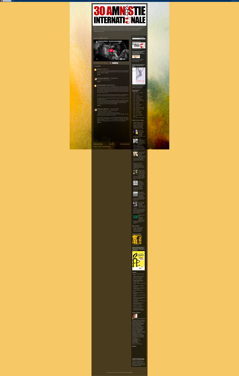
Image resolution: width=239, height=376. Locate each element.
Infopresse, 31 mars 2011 (137, 163)
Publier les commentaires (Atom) (104, 146)
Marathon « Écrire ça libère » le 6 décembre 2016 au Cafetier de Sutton (141, 172)
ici (135, 362)
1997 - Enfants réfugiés (137, 104)
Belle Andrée (140, 130)
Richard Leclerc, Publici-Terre (103, 78)
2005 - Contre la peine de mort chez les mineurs (138, 109)
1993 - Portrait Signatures (137, 99)
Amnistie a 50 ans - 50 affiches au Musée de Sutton (139, 288)
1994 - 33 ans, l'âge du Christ (138, 100)
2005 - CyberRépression (137, 111)
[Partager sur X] (115, 63)
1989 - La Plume (136, 95)
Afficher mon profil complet (137, 343)
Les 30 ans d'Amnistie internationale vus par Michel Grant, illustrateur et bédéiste (138, 309)
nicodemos (123, 372)
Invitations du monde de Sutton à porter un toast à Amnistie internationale (139, 298)
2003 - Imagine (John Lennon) (138, 107)
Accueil (111, 144)
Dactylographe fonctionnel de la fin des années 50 (141, 193)
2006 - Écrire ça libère (137, 112)
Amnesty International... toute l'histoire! (141, 182)
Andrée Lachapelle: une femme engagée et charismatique (138, 123)
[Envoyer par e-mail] (112, 63)
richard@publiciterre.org (136, 48)
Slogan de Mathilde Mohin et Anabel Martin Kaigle (138, 303)
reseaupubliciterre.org (136, 338)
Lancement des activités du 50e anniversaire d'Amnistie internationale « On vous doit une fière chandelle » (139, 205)
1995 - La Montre (136, 101)
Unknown (99, 69)
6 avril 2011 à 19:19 (114, 78)
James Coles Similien (101, 85)
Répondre (99, 74)
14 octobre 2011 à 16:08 (110, 85)
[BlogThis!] (114, 63)
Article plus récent (97, 144)
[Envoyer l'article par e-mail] (110, 62)
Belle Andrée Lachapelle (137, 278)
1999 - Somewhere (136, 106)
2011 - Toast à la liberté (137, 113)
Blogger (130, 372)
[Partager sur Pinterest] (117, 63)
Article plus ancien (124, 144)
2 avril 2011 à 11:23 (104, 69)
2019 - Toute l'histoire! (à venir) (138, 117)
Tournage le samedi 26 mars (138, 306)
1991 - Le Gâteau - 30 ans (138, 96)
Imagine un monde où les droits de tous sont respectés (141, 154)
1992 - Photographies (137, 97)
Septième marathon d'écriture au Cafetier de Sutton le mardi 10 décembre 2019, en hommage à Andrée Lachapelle (139, 142)
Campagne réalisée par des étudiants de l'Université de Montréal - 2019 (138, 281)
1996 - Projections (136, 103)
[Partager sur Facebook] (116, 63)
